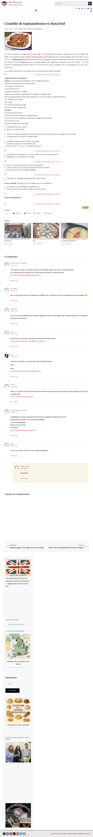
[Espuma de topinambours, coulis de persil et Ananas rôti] (18, 230)
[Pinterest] (82, 8)
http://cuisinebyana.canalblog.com (21, 396)
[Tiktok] (85, 8)
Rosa (12, 355)
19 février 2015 (24, 469)
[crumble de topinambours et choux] (46, 74)
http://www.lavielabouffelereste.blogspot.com (25, 275)
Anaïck (12, 385)
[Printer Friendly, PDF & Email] (85, 207)
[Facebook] (79, 8)
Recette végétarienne (28, 29)
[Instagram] (76, 8)
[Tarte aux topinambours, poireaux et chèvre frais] (46, 230)
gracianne (13, 289)
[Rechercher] (90, 3)
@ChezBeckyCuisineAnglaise (59, 833)
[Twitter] (91, 8)
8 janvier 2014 (13, 265)
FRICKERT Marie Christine (18, 410)
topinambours (38, 29)
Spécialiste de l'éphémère (18, 263)
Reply (12, 280)
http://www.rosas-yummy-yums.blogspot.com (25, 371)
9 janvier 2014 (13, 412)
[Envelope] (91, 11)
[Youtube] (88, 8)
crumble (20, 29)
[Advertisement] (18, 603)
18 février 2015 (13, 446)
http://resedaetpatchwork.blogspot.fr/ (23, 430)
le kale (28, 60)
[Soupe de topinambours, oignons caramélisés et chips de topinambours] (74, 230)
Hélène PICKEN (25, 466)
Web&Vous (87, 833)
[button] (36, 10)
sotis (12, 332)
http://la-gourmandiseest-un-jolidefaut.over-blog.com (28, 341)
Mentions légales (72, 833)
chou (16, 29)
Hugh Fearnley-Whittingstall (30, 57)
